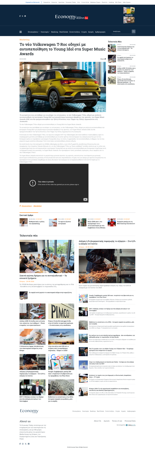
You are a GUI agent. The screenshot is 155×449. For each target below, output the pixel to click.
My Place (118, 2)
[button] (21, 31)
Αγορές (91, 32)
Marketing (24, 39)
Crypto (84, 32)
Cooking (111, 2)
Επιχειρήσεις (33, 32)
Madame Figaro (95, 2)
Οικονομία (45, 32)
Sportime (61, 2)
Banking (54, 32)
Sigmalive (46, 2)
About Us (97, 421)
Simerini (54, 2)
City (78, 2)
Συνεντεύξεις (74, 32)
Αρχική (106, 421)
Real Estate (63, 32)
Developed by (121, 425)
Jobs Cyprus (126, 2)
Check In (104, 2)
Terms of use (117, 421)
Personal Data (130, 421)
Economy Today (71, 2)
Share (102, 59)
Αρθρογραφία (100, 32)
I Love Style (85, 2)
